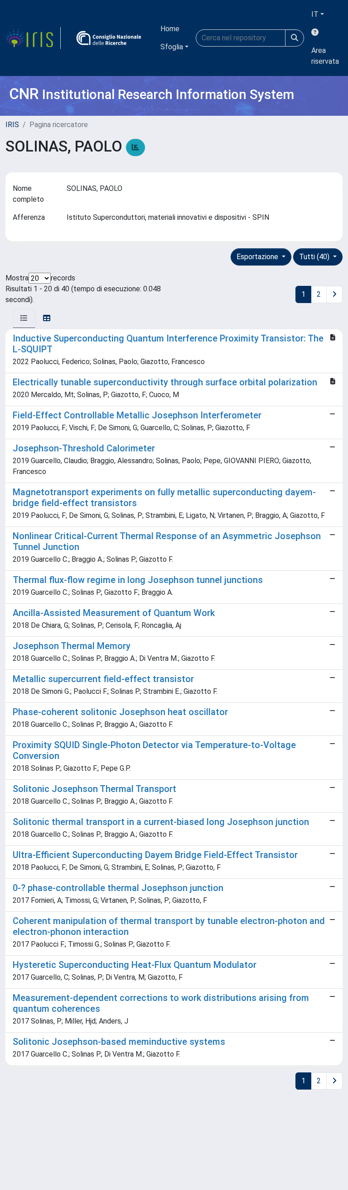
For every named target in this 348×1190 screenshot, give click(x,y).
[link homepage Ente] (109, 38)
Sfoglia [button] (171, 47)
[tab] (24, 318)
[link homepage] (33, 38)
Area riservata (325, 56)
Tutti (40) (315, 256)
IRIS (12, 124)
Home (169, 28)
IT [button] (315, 14)
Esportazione (258, 256)
